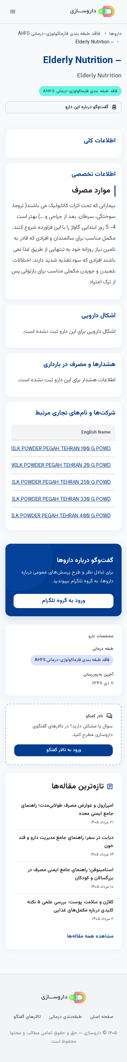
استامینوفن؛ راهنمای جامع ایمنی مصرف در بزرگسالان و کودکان (70, 874)
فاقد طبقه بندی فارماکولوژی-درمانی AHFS (59, 34)
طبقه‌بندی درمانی (65, 1017)
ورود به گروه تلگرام (63, 601)
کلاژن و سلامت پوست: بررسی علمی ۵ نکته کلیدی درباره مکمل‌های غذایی (70, 906)
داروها (115, 34)
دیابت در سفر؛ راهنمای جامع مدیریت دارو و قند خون (66, 842)
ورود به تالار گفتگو (63, 750)
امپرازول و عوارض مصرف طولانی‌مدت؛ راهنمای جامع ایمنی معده (67, 810)
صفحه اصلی (101, 1017)
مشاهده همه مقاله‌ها (90, 936)
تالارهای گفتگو (27, 1017)
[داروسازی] (92, 11)
